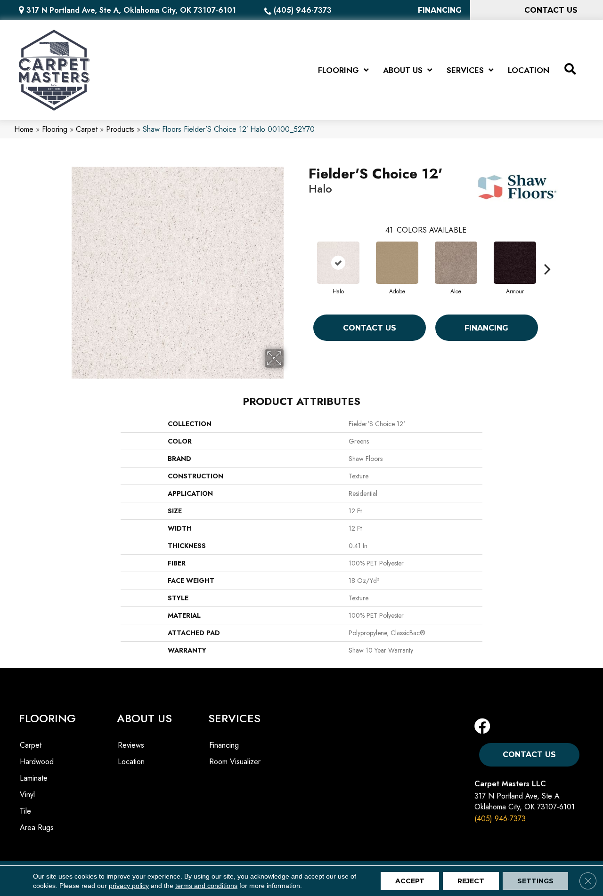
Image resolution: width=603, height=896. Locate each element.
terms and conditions (206, 885)
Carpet (87, 129)
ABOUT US (144, 718)
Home (23, 129)
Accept (409, 881)
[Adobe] (397, 262)
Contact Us (369, 327)
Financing (486, 327)
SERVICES (234, 718)
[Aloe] (456, 262)
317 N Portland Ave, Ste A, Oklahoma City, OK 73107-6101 (131, 10)
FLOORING (47, 718)
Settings (535, 881)
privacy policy (129, 885)
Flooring (54, 129)
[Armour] (514, 262)
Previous (304, 254)
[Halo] (338, 262)
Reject (470, 881)
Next (547, 254)
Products (120, 129)
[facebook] (482, 726)
